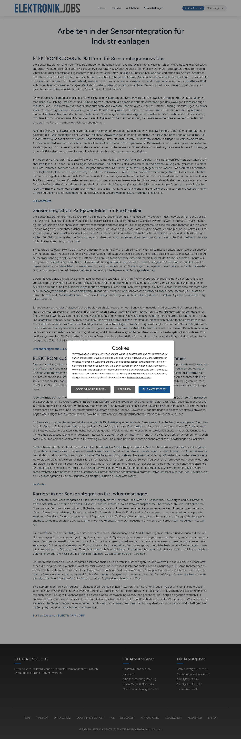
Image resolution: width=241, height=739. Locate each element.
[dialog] (120, 369)
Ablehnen (124, 389)
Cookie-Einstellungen (90, 389)
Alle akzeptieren (154, 389)
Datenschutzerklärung (139, 377)
